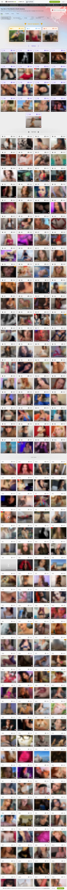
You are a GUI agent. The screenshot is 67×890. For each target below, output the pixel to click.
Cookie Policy (46, 888)
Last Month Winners (33, 4)
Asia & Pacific (38, 17)
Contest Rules (50, 4)
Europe (25, 17)
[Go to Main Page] (10, 2)
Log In (63, 1)
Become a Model (4, 4)
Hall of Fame (42, 4)
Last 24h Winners (24, 4)
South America (16, 17)
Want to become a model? (59, 10)
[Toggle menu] (2, 2)
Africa (48, 17)
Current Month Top (14, 4)
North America (5, 17)
